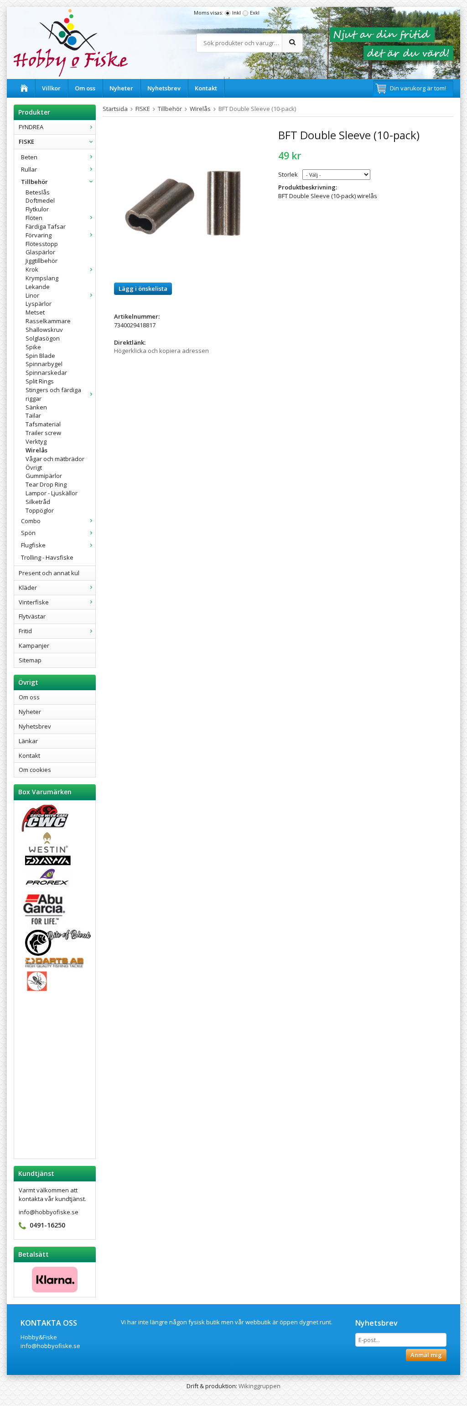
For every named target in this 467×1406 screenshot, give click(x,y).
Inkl (236, 12)
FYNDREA (31, 127)
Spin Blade (40, 356)
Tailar (33, 415)
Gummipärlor (44, 476)
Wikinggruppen (259, 1386)
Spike (33, 347)
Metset (35, 312)
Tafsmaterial (43, 424)
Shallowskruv (44, 329)
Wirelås (36, 450)
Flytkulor (37, 209)
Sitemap (30, 660)
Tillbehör (34, 182)
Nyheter (121, 88)
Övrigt (34, 467)
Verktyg (36, 441)
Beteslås (38, 192)
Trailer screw (43, 433)
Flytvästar (32, 616)
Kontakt (206, 88)
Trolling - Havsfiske (47, 557)
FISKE (26, 141)
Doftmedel (40, 200)
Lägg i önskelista (143, 288)
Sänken (36, 407)
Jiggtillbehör (41, 261)
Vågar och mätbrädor (55, 459)
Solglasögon (43, 338)
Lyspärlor (39, 303)
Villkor (51, 88)
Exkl (254, 12)
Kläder (28, 587)
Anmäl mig (426, 1355)
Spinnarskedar (46, 372)
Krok (32, 269)
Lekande (38, 287)
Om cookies (35, 770)
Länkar (28, 741)
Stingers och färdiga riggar (53, 394)
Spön (28, 533)
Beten (29, 157)
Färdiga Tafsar (46, 226)
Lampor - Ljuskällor (52, 493)
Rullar (29, 169)
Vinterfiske (34, 602)
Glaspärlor (40, 252)
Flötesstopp (42, 244)
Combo (31, 521)
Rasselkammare (48, 321)
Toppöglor (40, 510)
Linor (32, 295)
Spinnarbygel (44, 364)
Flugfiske (33, 545)
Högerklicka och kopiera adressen (161, 350)
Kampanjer (34, 645)
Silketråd (38, 502)
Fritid (25, 631)
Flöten (34, 218)
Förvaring (39, 235)
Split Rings (40, 381)
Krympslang (42, 278)
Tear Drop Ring (46, 484)
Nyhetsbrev (164, 88)
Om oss (85, 88)
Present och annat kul (49, 573)
